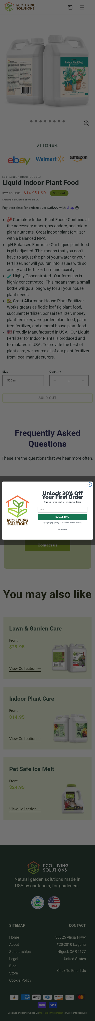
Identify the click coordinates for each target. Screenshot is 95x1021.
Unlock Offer (62, 517)
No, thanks (62, 529)
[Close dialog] (90, 484)
